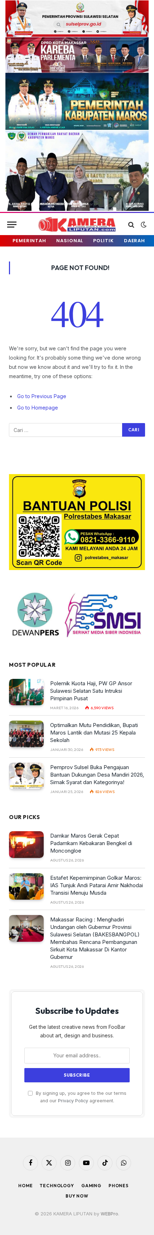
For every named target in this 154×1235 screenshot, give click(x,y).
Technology (57, 1185)
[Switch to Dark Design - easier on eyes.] (143, 225)
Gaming (91, 1185)
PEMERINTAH (29, 240)
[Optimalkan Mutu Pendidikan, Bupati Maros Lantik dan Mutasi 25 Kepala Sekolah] (26, 734)
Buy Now (77, 1196)
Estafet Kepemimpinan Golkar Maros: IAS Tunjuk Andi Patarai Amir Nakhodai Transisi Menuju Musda (96, 885)
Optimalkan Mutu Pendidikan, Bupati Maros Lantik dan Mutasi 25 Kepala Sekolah (94, 732)
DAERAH (134, 240)
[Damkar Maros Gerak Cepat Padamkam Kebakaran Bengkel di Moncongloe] (26, 844)
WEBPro (109, 1213)
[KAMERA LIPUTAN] (77, 224)
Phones (119, 1185)
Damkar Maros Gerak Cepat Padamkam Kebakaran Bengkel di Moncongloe (91, 843)
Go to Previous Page (41, 396)
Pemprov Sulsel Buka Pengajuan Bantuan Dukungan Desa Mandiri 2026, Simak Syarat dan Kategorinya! (97, 775)
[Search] (131, 225)
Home (25, 1185)
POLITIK (103, 240)
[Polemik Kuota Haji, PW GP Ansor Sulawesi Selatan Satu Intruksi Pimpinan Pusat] (26, 692)
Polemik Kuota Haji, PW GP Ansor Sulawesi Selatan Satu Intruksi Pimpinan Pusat (91, 691)
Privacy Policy (73, 1100)
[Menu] (11, 225)
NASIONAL (69, 240)
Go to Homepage (37, 408)
